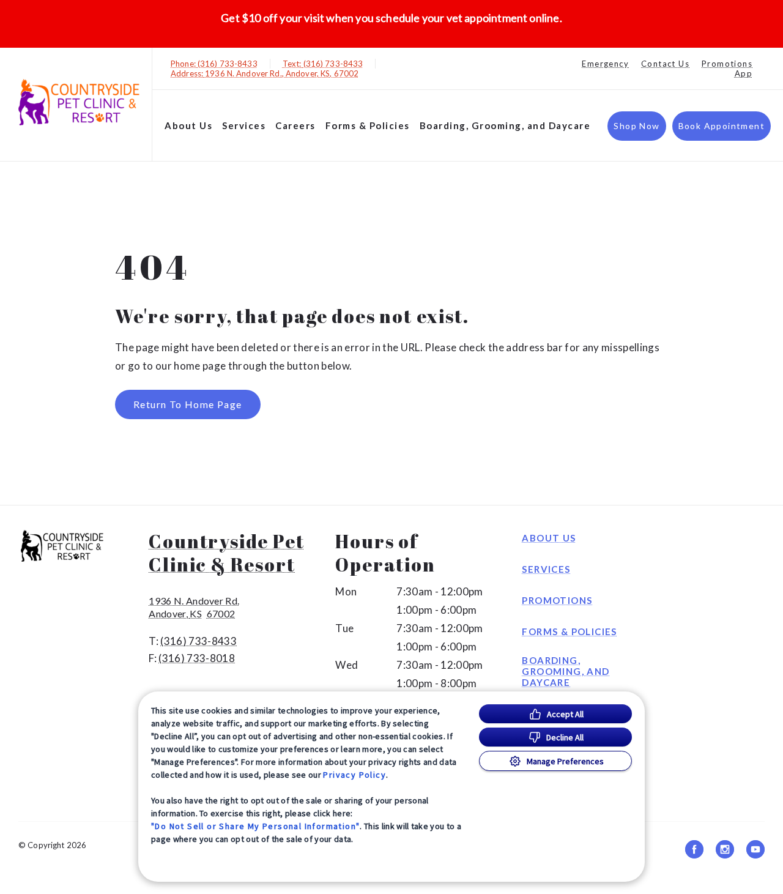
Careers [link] (295, 125)
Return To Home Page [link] (187, 404)
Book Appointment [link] (721, 126)
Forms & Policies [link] (367, 125)
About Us (188, 125)
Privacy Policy (354, 774)
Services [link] (243, 125)
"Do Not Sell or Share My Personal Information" (255, 826)
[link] (78, 102)
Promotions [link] (727, 64)
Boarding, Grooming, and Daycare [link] (505, 125)
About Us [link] (549, 537)
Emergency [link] (605, 64)
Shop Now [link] (636, 126)
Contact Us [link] (665, 64)
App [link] (743, 73)
